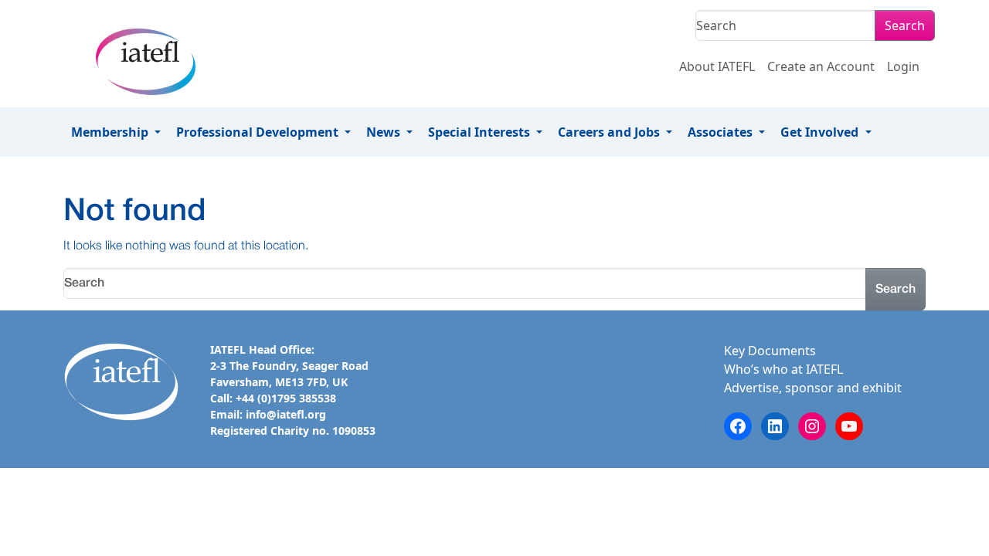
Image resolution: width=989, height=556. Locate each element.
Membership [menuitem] (111, 132)
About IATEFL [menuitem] (717, 66)
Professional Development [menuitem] (259, 132)
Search (905, 25)
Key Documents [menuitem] (770, 350)
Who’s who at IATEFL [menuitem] (783, 369)
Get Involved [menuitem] (821, 132)
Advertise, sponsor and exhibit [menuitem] (813, 387)
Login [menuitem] (903, 66)
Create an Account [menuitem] (821, 66)
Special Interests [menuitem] (480, 132)
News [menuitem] (384, 132)
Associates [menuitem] (722, 132)
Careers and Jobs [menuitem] (610, 132)
